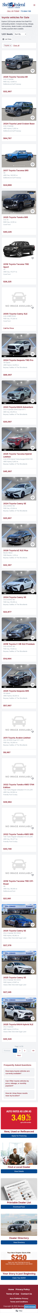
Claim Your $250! (19, 1278)
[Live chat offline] (30, 1306)
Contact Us (26, 1294)
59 (33, 1050)
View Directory (19, 1242)
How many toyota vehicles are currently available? (17, 1072)
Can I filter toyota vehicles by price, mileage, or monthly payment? (17, 1083)
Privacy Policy (23, 1289)
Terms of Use (12, 1294)
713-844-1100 (26, 11)
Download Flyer (19, 1207)
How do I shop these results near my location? (16, 1094)
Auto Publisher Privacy (19, 1298)
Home (11, 1289)
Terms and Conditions (19, 1302)
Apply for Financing (19, 1136)
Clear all (16, 45)
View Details (19, 1171)
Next (19, 1055)
